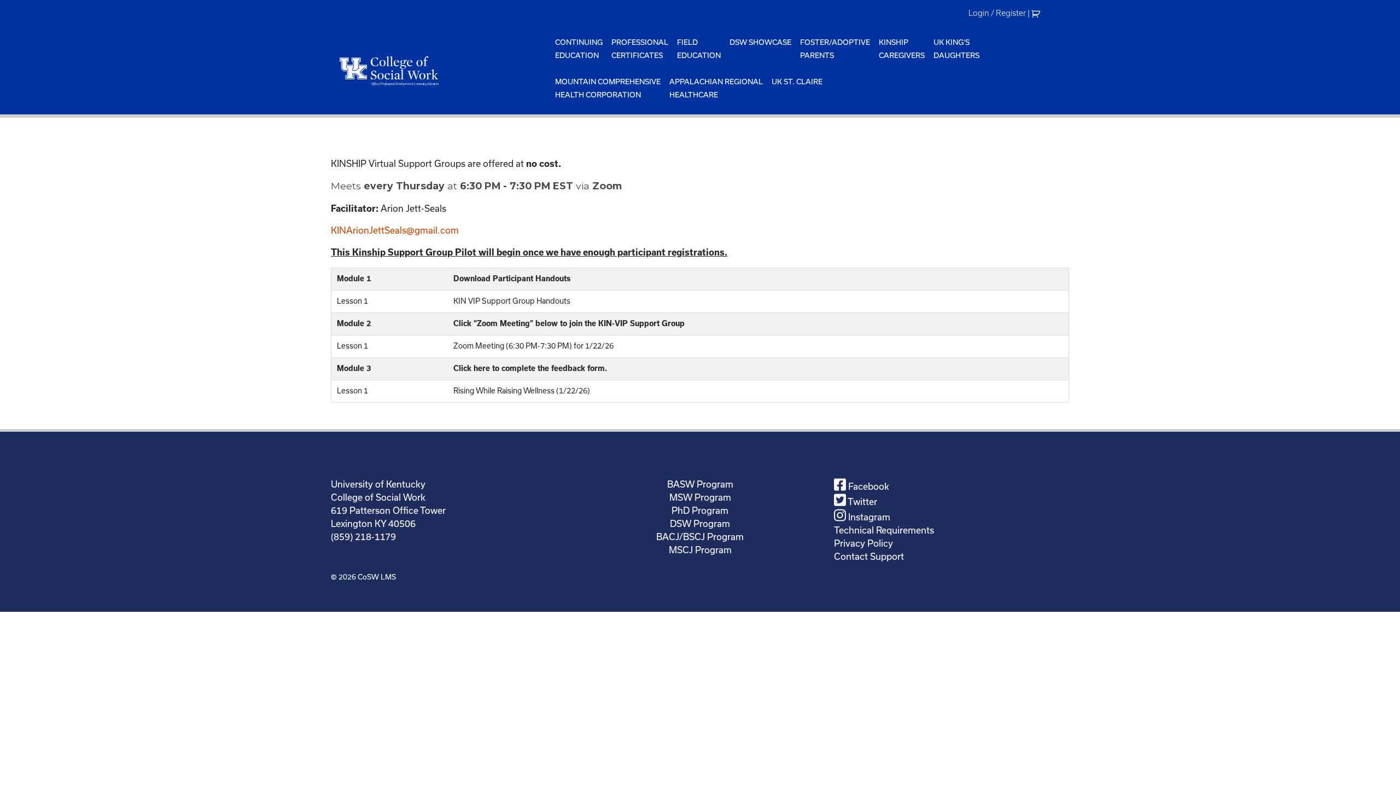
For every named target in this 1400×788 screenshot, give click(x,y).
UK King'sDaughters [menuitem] (956, 49)
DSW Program (700, 523)
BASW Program (700, 484)
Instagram (868, 517)
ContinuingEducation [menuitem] (579, 49)
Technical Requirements (884, 530)
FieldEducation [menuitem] (699, 49)
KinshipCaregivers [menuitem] (902, 49)
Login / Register (997, 13)
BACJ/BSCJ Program (700, 536)
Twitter (861, 501)
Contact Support (869, 556)
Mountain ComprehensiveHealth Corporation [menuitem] (608, 88)
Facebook (867, 486)
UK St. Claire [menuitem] (797, 81)
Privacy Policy (863, 543)
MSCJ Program (700, 549)
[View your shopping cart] (1037, 13)
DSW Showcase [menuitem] (760, 42)
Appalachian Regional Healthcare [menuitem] (716, 88)
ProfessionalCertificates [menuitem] (639, 49)
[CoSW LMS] (441, 70)
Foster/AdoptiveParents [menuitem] (835, 49)
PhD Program (700, 510)
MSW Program (700, 497)
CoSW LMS (377, 576)
